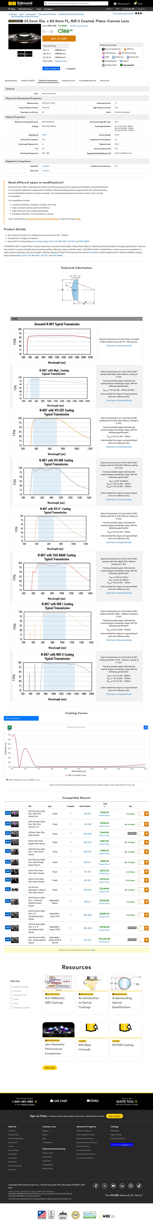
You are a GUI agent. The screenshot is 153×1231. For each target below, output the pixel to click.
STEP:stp (130, 49)
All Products (13, 14)
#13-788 (87, 824)
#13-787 (87, 813)
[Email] (136, 13)
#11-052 (87, 871)
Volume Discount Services (85, 1138)
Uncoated (38, 241)
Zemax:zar (119, 57)
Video (16, 999)
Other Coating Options (80, 26)
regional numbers (27, 1104)
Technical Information (48, 80)
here (93, 950)
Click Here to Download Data (119, 345)
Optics (21, 14)
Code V (125, 61)
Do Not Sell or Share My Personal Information (55, 1193)
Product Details (28, 80)
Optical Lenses (31, 14)
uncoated (93, 252)
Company (48, 9)
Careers (11, 1146)
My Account (123, 4)
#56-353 (87, 890)
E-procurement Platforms (85, 1158)
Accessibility (50, 1191)
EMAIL (94, 1100)
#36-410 (87, 851)
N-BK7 (44, 135)
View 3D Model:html (113, 49)
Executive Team (13, 1135)
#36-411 (87, 901)
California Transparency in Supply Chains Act (24, 1196)
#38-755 (87, 842)
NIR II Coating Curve (13, 718)
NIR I (65, 241)
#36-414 (87, 862)
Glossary (17, 991)
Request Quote (61, 61)
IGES (107, 57)
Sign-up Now (114, 1116)
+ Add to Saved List (51, 68)
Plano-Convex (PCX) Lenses (47, 14)
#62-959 (87, 928)
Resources (104, 80)
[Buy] (146, 813)
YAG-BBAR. (58, 255)
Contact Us (141, 9)
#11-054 (87, 880)
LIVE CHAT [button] (60, 1101)
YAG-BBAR (84, 241)
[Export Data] (146, 727)
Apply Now (121, 1145)
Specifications (11, 80)
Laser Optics (46, 1161)
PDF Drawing (110, 53)
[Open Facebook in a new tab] (96, 1186)
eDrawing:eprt (111, 61)
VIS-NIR (58, 241)
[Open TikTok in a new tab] (139, 1186)
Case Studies (12, 1154)
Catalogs (115, 1131)
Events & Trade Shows (15, 1138)
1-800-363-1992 (129, 9)
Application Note (21, 986)
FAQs (44, 1138)
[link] (139, 2)
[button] (130, 9)
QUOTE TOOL (125, 1101)
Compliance (12, 1158)
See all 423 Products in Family (124, 13)
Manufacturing (25, 9)
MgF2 (18, 255)
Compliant (45, 166)
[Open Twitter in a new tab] (105, 1186)
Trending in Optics (22, 1007)
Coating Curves (68, 80)
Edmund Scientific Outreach (85, 1154)
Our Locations (13, 1142)
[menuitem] (14, 8)
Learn (39, 9)
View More (49, 1067)
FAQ (16, 1003)
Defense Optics (47, 1168)
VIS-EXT (71, 241)
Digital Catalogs (116, 1135)
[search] (76, 3)
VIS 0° (51, 241)
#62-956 (87, 915)
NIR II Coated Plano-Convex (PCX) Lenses (25, 16)
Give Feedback (47, 1142)
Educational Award (83, 1146)
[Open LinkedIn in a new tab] (122, 1186)
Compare (71, 68)
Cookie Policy (25, 1191)
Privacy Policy (13, 1191)
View (116, 166)
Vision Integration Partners (85, 1135)
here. (78, 219)
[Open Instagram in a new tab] (131, 1186)
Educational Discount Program (86, 1142)
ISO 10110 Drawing (128, 53)
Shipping (45, 1131)
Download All (128, 65)
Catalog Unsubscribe (118, 1138)
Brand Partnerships (15, 1166)
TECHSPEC (12, 1162)
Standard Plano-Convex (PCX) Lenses (71, 14)
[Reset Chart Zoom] (10, 727)
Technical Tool (20, 995)
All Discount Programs (84, 1131)
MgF (45, 241)
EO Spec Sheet (111, 65)
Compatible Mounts (87, 80)
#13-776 (87, 940)
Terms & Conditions (38, 1191)
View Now (59, 1005)
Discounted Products (83, 1150)
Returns (45, 1135)
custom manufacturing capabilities (43, 219)
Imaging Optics (47, 1164)
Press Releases (13, 1150)
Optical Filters (47, 1157)
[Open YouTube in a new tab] (113, 1186)
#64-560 (87, 833)
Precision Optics (47, 1153)
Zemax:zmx (134, 57)
